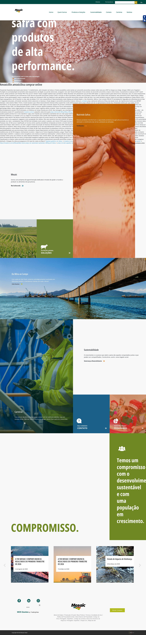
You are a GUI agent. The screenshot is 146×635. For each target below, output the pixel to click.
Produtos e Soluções (78, 12)
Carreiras (119, 12)
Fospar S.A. (84, 620)
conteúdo (84, 101)
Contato (108, 12)
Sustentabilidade (96, 12)
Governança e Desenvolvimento (93, 361)
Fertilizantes (80, 126)
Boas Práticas (81, 615)
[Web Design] (132, 632)
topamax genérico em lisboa (54, 141)
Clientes (98, 2)
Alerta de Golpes (58, 615)
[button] (12, 565)
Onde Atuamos (15, 284)
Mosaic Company (117, 610)
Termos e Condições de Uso (94, 615)
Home (51, 12)
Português (63, 618)
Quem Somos (62, 12)
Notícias (129, 12)
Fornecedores (109, 2)
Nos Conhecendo (15, 186)
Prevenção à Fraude (70, 615)
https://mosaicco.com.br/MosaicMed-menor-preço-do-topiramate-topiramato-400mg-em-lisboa (28, 143)
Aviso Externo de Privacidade (83, 617)
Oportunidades (19, 423)
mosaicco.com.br (29, 112)
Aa (141, 2)
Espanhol (70, 618)
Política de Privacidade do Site (65, 617)
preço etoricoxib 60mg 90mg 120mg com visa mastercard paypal (70, 112)
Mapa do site (92, 620)
